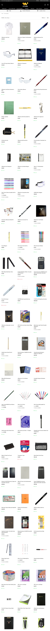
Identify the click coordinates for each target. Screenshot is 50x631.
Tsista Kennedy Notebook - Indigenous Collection (39, 353)
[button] (48, 5)
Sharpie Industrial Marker (38, 558)
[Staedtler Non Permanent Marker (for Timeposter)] (41, 421)
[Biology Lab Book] (9, 108)
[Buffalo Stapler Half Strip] (25, 623)
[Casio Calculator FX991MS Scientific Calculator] (25, 343)
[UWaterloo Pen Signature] (41, 108)
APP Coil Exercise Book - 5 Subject (24, 430)
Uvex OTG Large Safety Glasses (8, 63)
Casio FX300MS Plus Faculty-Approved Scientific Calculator (40, 482)
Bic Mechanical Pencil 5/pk (39, 531)
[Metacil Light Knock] (9, 549)
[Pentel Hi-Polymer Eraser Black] (9, 599)
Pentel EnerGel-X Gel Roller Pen (40, 140)
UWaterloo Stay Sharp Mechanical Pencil (40, 90)
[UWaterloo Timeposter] (25, 54)
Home (2, 13)
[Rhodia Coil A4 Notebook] (25, 498)
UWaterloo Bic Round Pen (22, 140)
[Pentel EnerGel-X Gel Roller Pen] (41, 131)
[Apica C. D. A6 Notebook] (41, 157)
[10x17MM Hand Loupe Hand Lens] (25, 290)
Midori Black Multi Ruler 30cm (7, 271)
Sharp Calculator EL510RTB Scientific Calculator (25, 532)
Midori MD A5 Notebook (6, 378)
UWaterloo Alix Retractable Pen (24, 116)
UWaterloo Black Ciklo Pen (39, 507)
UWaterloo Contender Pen (23, 219)
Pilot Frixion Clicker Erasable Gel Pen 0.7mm (9, 193)
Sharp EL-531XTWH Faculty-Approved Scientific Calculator (9, 482)
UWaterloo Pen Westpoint (6, 166)
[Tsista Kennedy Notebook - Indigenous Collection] (41, 343)
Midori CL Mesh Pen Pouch (7, 455)
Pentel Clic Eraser (5, 299)
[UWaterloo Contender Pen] (25, 211)
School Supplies (6, 13)
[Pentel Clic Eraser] (9, 290)
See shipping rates (14, 0)
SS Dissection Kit (5, 140)
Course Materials (12, 8)
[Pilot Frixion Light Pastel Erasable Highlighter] (41, 316)
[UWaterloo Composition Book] (25, 183)
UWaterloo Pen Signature (39, 116)
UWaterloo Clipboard (38, 63)
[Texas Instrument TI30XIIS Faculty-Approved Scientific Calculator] (41, 263)
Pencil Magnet (4, 245)
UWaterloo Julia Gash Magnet (23, 166)
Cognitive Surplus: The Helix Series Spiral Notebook (8, 532)
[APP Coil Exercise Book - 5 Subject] (25, 421)
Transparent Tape (21, 455)
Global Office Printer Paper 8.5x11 (24, 608)
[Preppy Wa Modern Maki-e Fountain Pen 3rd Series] (25, 263)
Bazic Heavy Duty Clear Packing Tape (9, 584)
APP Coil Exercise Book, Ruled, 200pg (25, 325)
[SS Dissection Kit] (9, 131)
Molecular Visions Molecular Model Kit (9, 507)
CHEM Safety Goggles (38, 192)
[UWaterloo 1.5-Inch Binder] (25, 369)
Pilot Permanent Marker (38, 245)
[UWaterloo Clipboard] (41, 54)
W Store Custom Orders (44, 0)
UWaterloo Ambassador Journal (8, 325)
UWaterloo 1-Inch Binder (38, 219)
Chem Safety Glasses (22, 89)
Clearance (46, 8)
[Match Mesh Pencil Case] (41, 446)
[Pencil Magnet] (9, 237)
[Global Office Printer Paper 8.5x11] (25, 599)
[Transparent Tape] (25, 446)
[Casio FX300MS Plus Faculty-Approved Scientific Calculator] (41, 472)
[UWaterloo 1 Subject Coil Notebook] (25, 28)
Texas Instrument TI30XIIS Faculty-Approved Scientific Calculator (40, 272)
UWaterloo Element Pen (38, 37)
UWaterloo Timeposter (22, 63)
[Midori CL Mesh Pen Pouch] (9, 446)
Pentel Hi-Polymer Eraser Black (8, 608)
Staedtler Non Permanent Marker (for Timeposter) (41, 431)
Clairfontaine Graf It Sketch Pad (8, 430)
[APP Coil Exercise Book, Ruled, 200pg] (25, 316)
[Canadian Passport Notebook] (41, 369)
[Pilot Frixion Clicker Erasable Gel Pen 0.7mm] (9, 183)
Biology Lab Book (5, 116)
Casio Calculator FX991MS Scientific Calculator (24, 353)
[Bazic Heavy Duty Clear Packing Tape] (9, 575)
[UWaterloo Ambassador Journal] (9, 316)
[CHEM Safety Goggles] (41, 183)
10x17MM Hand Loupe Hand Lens (24, 299)
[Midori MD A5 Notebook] (9, 369)
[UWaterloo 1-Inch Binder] (41, 211)
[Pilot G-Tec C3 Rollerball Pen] (25, 549)
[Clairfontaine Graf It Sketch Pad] (9, 421)
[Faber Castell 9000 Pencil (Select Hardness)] (9, 395)
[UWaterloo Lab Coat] (9, 28)
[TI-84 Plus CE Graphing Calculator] (41, 290)
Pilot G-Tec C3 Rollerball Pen (23, 558)
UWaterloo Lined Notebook (39, 608)
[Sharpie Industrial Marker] (41, 549)
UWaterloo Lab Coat (5, 37)
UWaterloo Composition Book (23, 192)
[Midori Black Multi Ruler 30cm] (9, 263)
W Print (37, 0)
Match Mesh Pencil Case (38, 455)
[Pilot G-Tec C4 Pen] (25, 395)
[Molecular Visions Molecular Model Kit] (9, 498)
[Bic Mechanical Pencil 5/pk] (41, 522)
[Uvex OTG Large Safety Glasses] (9, 54)
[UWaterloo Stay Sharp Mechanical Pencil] (41, 80)
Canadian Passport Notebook (39, 378)
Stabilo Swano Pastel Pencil (7, 352)
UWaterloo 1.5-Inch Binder (23, 378)
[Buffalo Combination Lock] (41, 623)
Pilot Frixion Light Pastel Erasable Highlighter (40, 326)
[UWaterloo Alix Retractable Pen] (25, 108)
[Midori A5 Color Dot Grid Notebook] (25, 472)
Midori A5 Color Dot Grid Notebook (24, 481)
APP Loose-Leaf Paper (22, 584)
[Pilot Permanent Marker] (41, 237)
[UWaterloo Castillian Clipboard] (9, 623)
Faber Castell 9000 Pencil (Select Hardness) (8, 405)
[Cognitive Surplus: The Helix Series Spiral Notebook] (9, 522)
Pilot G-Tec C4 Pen (21, 404)
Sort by (3, 17)
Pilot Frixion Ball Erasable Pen (39, 404)
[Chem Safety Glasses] (25, 80)
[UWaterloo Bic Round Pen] (25, 131)
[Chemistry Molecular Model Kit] (9, 211)
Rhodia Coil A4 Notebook (22, 507)
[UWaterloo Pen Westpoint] (9, 157)
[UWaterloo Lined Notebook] (41, 599)
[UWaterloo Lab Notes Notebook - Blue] (9, 80)
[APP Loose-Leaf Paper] (25, 575)
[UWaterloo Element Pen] (41, 28)
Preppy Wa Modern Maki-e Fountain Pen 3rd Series (24, 272)
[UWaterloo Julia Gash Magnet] (25, 157)
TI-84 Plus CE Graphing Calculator (40, 299)
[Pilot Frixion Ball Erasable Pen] (41, 395)
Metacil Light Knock (5, 558)
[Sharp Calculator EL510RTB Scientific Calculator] (25, 522)
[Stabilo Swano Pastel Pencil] (9, 343)
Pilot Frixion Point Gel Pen (23, 245)
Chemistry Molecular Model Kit (7, 219)
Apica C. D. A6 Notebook (38, 166)
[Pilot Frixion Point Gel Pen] (25, 237)
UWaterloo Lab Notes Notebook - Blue (8, 90)
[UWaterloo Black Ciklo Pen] (41, 498)
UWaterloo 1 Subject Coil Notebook (24, 37)
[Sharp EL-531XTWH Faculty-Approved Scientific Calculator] (9, 472)
